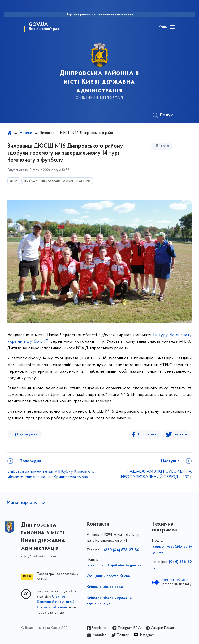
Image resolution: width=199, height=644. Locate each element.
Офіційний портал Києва (108, 576)
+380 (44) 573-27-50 (121, 550)
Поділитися (147, 434)
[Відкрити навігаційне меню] (172, 27)
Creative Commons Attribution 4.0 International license (55, 602)
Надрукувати (27, 434)
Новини (26, 133)
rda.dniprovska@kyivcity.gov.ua (114, 565)
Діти (13, 181)
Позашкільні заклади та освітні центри (57, 181)
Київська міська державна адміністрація (109, 600)
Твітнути (180, 434)
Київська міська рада (105, 587)
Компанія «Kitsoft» (175, 580)
